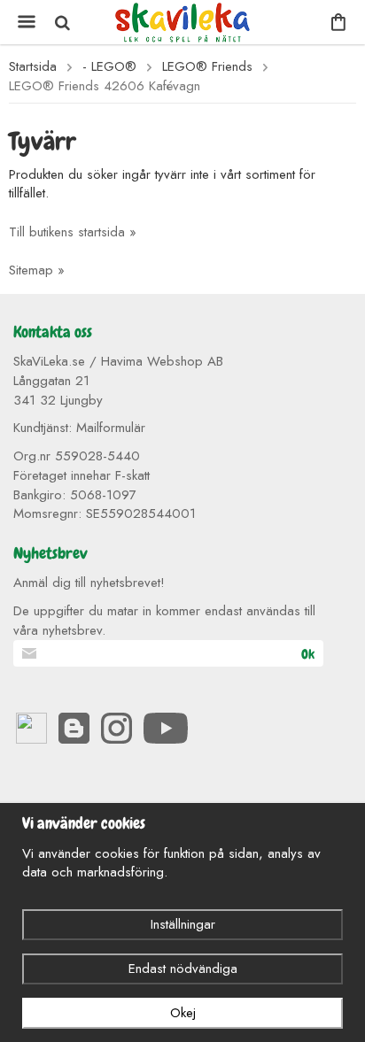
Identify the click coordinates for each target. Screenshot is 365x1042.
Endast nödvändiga (182, 968)
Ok (308, 654)
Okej (183, 1013)
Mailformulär (110, 427)
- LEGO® (109, 67)
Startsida (33, 67)
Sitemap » (37, 270)
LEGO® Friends (207, 67)
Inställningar (183, 924)
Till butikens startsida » (72, 232)
